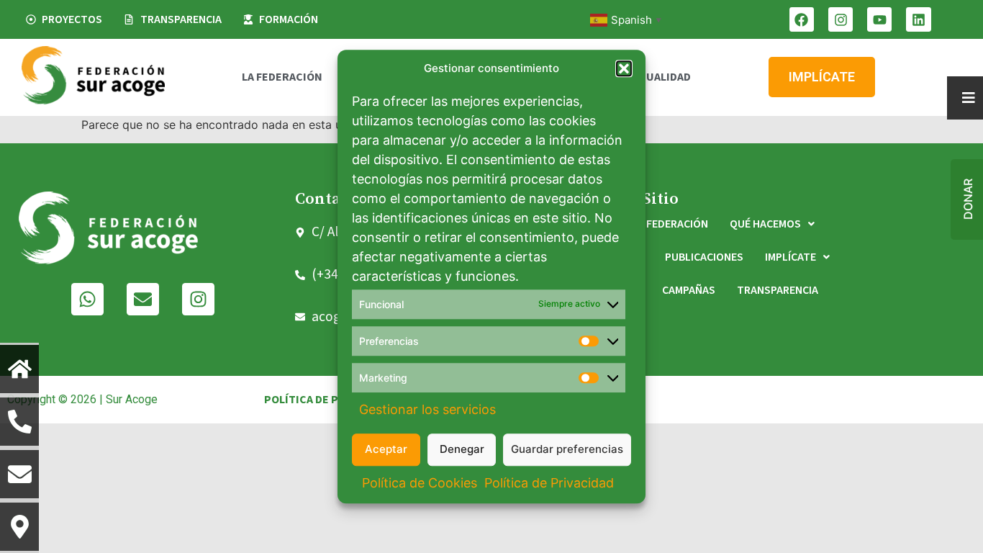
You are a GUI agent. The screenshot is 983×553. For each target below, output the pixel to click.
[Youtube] (879, 19)
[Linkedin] (918, 19)
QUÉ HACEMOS (765, 224)
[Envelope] (143, 299)
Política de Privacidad (549, 482)
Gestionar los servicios (427, 409)
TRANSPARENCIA (777, 290)
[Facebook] (801, 19)
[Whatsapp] (87, 299)
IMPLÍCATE (790, 257)
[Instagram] (840, 19)
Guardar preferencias (567, 449)
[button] (624, 69)
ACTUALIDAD (658, 77)
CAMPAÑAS (688, 290)
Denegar (462, 449)
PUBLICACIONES (704, 257)
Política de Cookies (419, 482)
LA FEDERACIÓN (282, 77)
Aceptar (386, 449)
